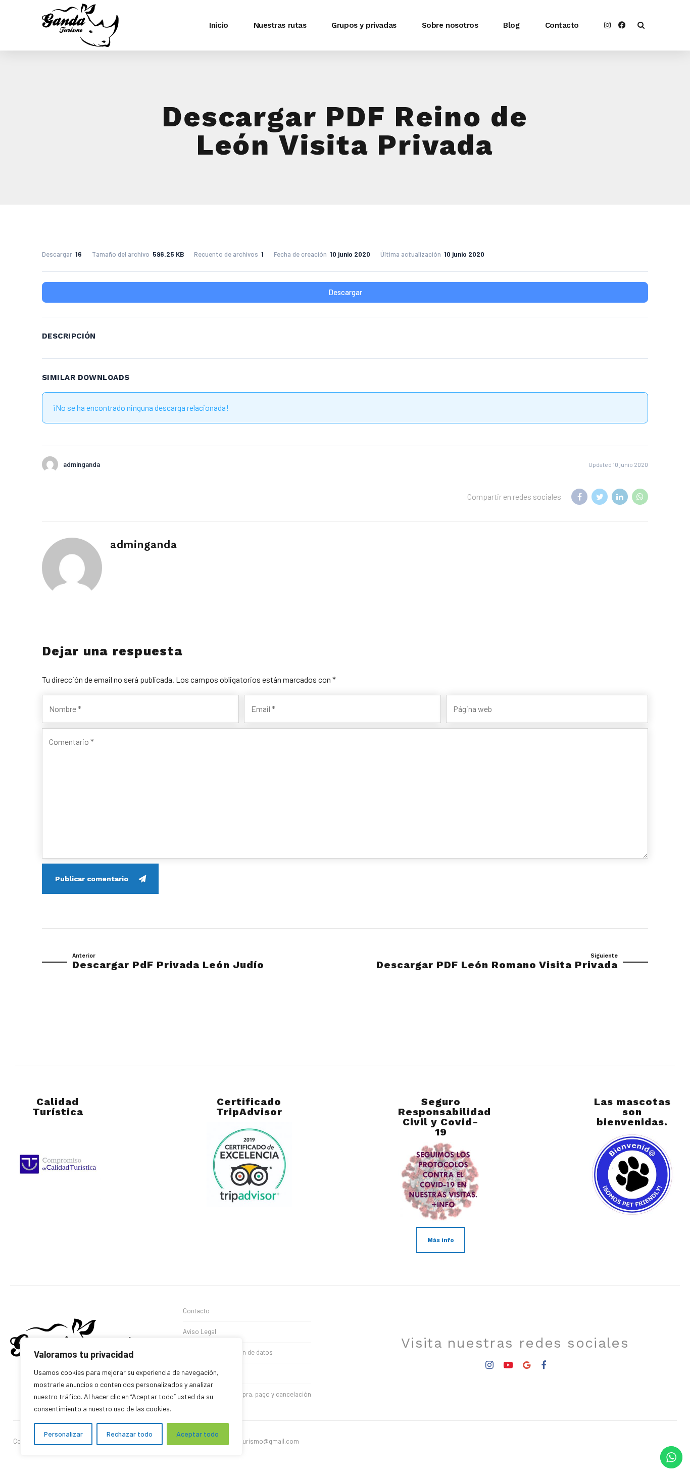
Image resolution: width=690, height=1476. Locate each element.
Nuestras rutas (280, 25)
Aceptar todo (197, 1434)
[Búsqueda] (641, 25)
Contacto (562, 25)
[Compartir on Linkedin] (620, 497)
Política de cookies (210, 1373)
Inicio (218, 25)
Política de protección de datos (228, 1352)
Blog (511, 25)
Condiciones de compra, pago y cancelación (247, 1394)
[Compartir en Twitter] (600, 497)
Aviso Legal (199, 1331)
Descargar (345, 292)
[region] (131, 1397)
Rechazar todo (130, 1434)
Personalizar (63, 1434)
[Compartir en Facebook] (579, 497)
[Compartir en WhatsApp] (640, 497)
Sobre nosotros (450, 25)
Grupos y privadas (363, 25)
